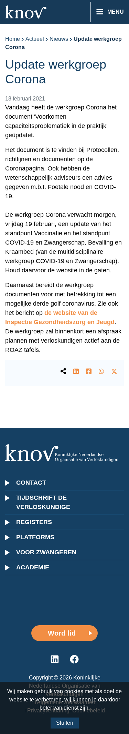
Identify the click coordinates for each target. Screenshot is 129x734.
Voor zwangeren (46, 552)
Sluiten (64, 723)
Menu (115, 12)
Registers (34, 522)
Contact (31, 482)
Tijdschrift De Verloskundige (43, 502)
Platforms (35, 537)
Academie (32, 567)
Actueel (34, 39)
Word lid (62, 633)
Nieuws (59, 39)
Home (12, 39)
